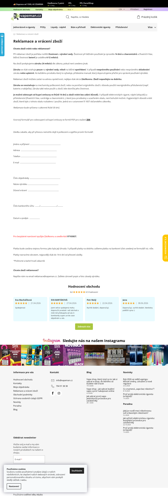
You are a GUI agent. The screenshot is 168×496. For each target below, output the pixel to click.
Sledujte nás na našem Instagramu (94, 340)
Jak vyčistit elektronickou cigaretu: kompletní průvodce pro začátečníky (139, 420)
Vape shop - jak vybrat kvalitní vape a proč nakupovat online (100, 390)
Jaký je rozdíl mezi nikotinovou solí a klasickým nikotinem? (137, 412)
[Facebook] (53, 393)
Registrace (148, 9)
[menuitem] (24, 27)
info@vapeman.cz (64, 380)
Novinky (17, 402)
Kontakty (39, 9)
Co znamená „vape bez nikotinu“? (138, 389)
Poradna (17, 405)
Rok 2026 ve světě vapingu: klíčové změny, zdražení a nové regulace (137, 381)
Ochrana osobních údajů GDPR (27, 398)
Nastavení (14, 486)
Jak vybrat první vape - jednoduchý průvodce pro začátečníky (99, 398)
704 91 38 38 (62, 386)
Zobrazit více (84, 326)
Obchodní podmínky (22, 394)
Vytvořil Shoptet (147, 490)
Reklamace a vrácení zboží (25, 391)
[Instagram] (59, 393)
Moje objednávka (55, 9)
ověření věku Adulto (33, 494)
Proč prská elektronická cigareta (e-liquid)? (138, 395)
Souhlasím (77, 470)
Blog (15, 409)
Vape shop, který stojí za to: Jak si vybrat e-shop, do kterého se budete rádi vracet (102, 381)
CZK (120, 9)
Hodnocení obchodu (21, 9)
